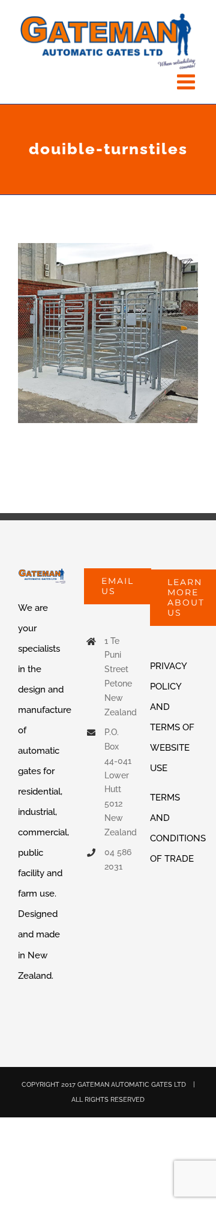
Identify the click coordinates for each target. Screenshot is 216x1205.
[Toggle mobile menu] (187, 81)
